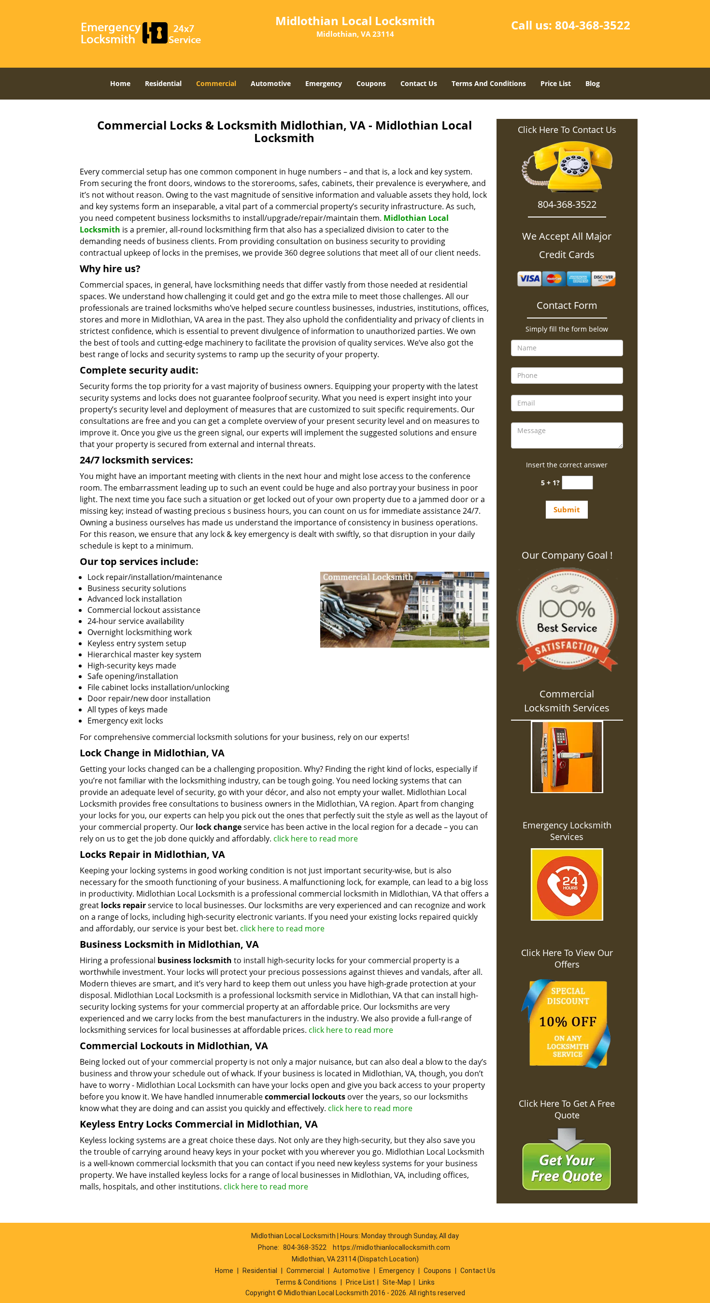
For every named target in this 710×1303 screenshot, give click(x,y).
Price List (555, 83)
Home (120, 83)
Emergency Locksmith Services (567, 830)
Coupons (371, 83)
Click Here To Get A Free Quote (567, 1109)
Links (427, 1282)
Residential (163, 83)
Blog (592, 83)
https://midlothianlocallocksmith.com (391, 1247)
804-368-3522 (592, 25)
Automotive (271, 83)
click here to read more (315, 838)
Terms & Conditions (306, 1282)
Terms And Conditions (489, 83)
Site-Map (397, 1282)
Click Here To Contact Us (567, 129)
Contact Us (418, 83)
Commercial (216, 83)
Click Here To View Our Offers (567, 958)
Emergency (323, 83)
